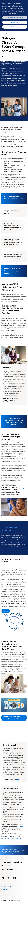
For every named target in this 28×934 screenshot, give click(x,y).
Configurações (15, 26)
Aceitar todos (14, 22)
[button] (14, 705)
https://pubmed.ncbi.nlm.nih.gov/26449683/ (11, 838)
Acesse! (5, 611)
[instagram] (9, 878)
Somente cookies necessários (15, 17)
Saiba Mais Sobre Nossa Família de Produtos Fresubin (10, 400)
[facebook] (14, 878)
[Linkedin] (3, 878)
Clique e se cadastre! (9, 779)
